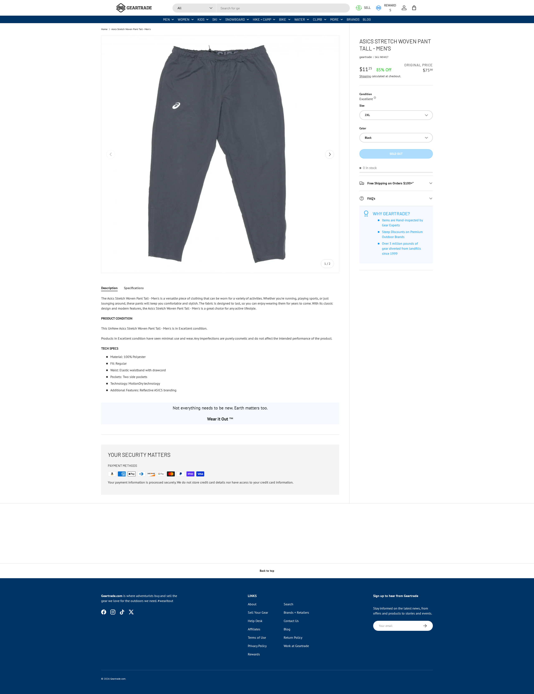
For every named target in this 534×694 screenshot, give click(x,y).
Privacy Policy (257, 646)
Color (362, 128)
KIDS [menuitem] (201, 19)
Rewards (254, 654)
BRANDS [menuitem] (353, 19)
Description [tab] (109, 288)
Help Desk (255, 621)
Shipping (365, 76)
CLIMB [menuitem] (317, 19)
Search (288, 604)
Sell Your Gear (258, 612)
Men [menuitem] (166, 19)
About (252, 604)
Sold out (396, 154)
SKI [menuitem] (214, 19)
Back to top (267, 571)
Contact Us (291, 621)
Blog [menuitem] (367, 19)
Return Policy (293, 637)
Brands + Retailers (296, 612)
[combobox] (261, 8)
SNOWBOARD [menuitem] (235, 19)
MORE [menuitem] (334, 19)
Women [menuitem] (183, 19)
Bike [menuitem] (282, 19)
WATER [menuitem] (299, 19)
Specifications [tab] (134, 288)
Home (104, 29)
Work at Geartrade (296, 646)
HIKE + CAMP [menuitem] (262, 19)
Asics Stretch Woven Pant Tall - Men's (131, 29)
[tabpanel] (220, 344)
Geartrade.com (118, 678)
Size (361, 105)
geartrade (365, 57)
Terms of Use (257, 637)
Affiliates (254, 629)
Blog (287, 629)
